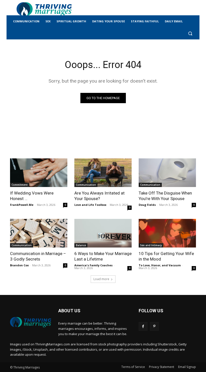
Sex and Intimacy (151, 245)
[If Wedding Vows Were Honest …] (38, 172)
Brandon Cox (19, 265)
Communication (86, 185)
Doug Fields (147, 205)
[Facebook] (143, 326)
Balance (81, 245)
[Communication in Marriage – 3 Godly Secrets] (38, 233)
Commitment (20, 185)
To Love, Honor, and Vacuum (160, 265)
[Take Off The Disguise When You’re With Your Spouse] (167, 172)
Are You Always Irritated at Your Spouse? (99, 196)
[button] (190, 33)
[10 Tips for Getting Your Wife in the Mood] (167, 233)
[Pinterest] (154, 326)
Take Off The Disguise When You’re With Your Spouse (165, 196)
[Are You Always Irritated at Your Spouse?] (103, 172)
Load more (101, 279)
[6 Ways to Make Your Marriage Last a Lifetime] (103, 233)
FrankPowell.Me (21, 205)
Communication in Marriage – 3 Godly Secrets (38, 256)
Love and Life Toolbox (90, 205)
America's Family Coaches (93, 265)
